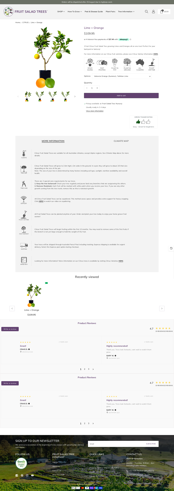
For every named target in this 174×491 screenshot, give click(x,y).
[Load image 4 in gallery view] (65, 96)
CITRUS (25, 22)
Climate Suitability (96, 476)
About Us (56, 466)
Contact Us (56, 471)
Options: (87, 76)
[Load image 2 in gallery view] (39, 96)
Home (17, 22)
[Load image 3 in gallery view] (52, 96)
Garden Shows (95, 472)
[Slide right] (75, 96)
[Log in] (153, 11)
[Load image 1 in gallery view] (27, 96)
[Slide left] (18, 96)
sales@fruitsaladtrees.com (139, 475)
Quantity (88, 82)
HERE (155, 54)
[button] (61, 11)
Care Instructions (59, 479)
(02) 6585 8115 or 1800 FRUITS (141, 471)
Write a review (10, 329)
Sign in (55, 462)
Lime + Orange (31, 310)
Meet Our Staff (58, 475)
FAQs (91, 459)
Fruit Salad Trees (90, 484)
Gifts (91, 464)
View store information (94, 111)
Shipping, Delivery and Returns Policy (104, 468)
